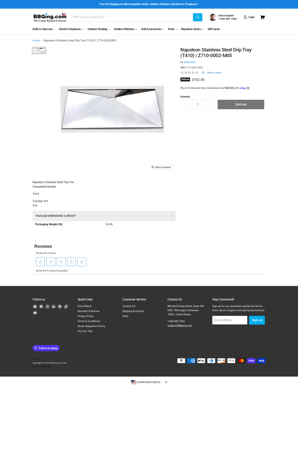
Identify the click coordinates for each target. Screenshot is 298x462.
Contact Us (128, 306)
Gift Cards (214, 29)
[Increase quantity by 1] (211, 104)
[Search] (197, 17)
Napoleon (190, 62)
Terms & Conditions (89, 321)
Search (36, 359)
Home (36, 40)
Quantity (185, 96)
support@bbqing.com (179, 325)
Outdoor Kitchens (124, 29)
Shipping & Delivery (133, 311)
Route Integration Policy (91, 326)
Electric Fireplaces (70, 29)
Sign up (257, 320)
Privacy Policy (86, 316)
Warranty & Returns (89, 311)
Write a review (214, 72)
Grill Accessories (151, 29)
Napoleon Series (191, 29)
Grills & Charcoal (42, 29)
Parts (171, 29)
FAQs (125, 316)
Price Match (84, 306)
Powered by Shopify (42, 366)
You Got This (85, 331)
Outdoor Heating (98, 29)
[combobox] (149, 382)
